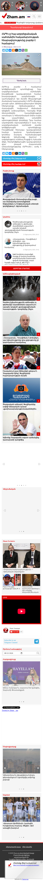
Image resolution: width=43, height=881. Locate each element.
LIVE (5, 597)
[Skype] (7, 50)
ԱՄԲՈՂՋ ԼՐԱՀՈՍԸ (21, 268)
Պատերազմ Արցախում (21, 27)
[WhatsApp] (26, 50)
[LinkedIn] (19, 50)
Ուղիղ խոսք (8, 171)
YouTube (18, 164)
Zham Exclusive (9, 541)
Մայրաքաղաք (9, 747)
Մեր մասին (27, 847)
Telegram (18, 158)
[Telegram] (3, 50)
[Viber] (23, 50)
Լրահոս (6, 217)
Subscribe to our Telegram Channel (10, 641)
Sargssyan (25, 879)
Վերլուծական (9, 489)
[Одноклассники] (13, 50)
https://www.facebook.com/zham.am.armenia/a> (26, 865)
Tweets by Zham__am (10, 710)
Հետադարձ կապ (13, 847)
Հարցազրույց (9, 659)
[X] (16, 50)
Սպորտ (6, 795)
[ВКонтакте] (10, 50)
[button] (5, 191)
